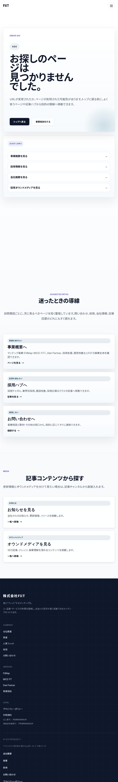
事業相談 (7, 691)
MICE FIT (7, 679)
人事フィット (8, 643)
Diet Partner (9, 685)
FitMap (6, 673)
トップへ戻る (20, 121)
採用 (5, 649)
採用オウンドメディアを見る (25, 187)
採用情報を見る (18, 166)
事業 (5, 637)
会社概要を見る (18, 177)
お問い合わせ (9, 655)
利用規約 (7, 715)
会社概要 (7, 631)
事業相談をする (43, 121)
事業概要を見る (18, 156)
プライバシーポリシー (13, 709)
